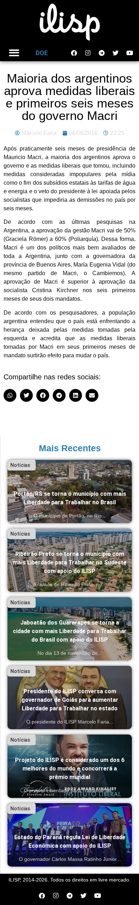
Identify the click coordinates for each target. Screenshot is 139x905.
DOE (42, 53)
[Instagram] (88, 53)
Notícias (20, 465)
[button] (14, 52)
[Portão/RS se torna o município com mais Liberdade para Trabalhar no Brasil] (69, 491)
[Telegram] (102, 53)
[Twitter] (115, 53)
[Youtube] (129, 53)
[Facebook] (74, 53)
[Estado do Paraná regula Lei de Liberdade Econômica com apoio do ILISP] (69, 835)
